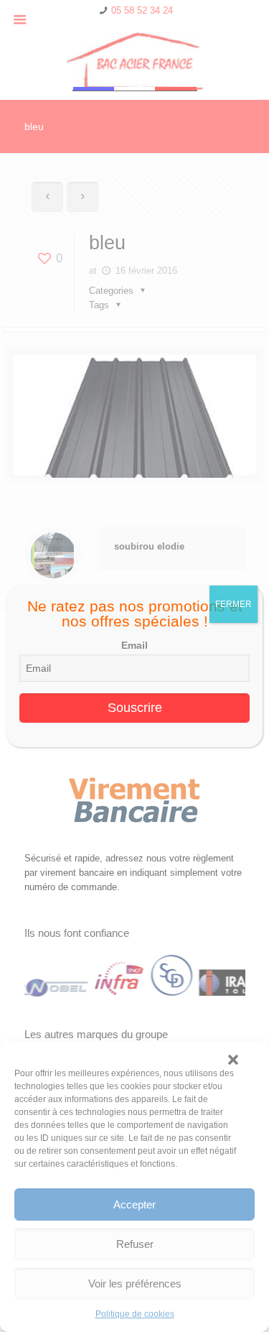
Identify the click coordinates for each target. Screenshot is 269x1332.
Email (134, 645)
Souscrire (135, 707)
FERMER (233, 604)
